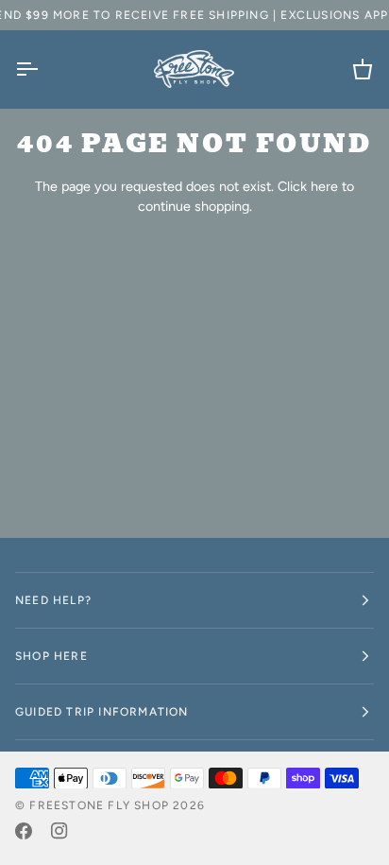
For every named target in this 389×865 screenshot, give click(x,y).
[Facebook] (23, 830)
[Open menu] (43, 69)
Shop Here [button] (51, 656)
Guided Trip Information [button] (102, 711)
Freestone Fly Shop (99, 805)
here (324, 186)
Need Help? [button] (53, 600)
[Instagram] (59, 830)
